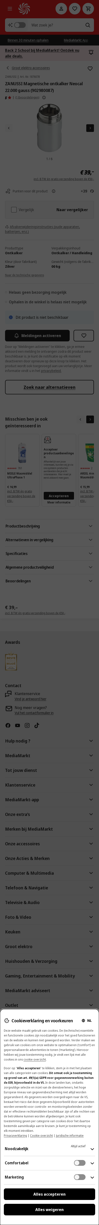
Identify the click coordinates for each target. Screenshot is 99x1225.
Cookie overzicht (41, 1136)
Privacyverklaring (15, 1136)
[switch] (80, 1163)
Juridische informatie (70, 1136)
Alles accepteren (49, 1194)
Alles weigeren (49, 1209)
